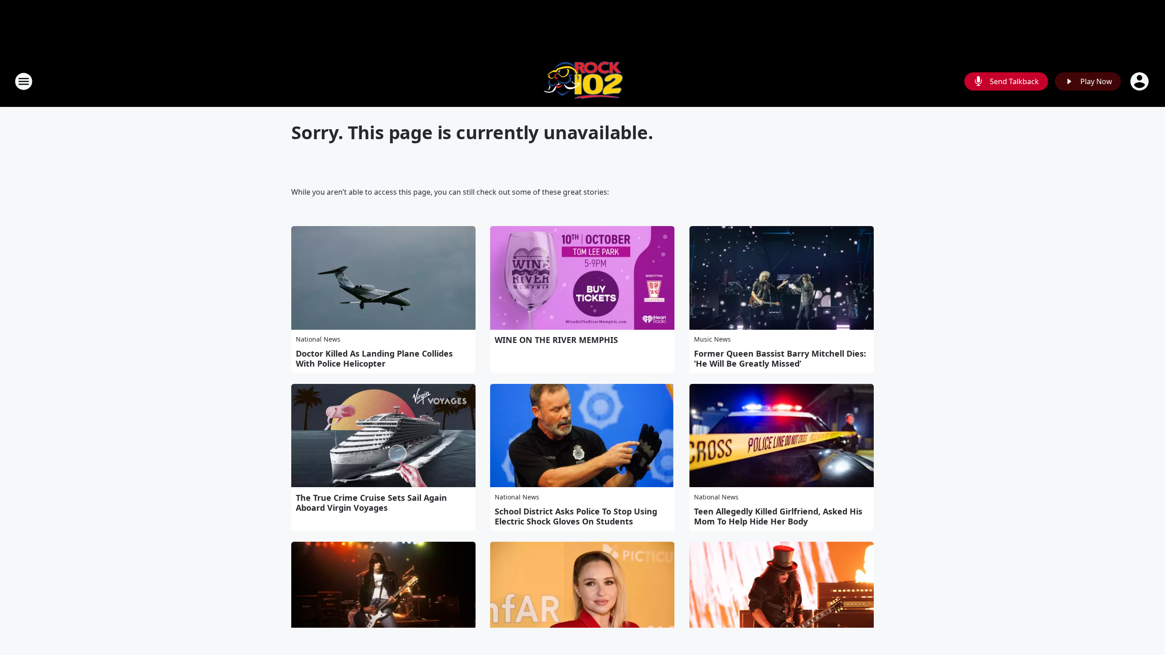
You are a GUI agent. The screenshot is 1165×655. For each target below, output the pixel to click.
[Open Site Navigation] (24, 81)
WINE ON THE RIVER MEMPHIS (556, 340)
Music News (712, 339)
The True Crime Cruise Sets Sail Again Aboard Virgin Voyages (371, 503)
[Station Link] (582, 81)
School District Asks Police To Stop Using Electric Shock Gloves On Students (576, 516)
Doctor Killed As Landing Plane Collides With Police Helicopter (374, 358)
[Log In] (1140, 81)
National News (318, 339)
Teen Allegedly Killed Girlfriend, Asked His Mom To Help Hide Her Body (778, 516)
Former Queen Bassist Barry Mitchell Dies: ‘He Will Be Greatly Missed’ (780, 358)
